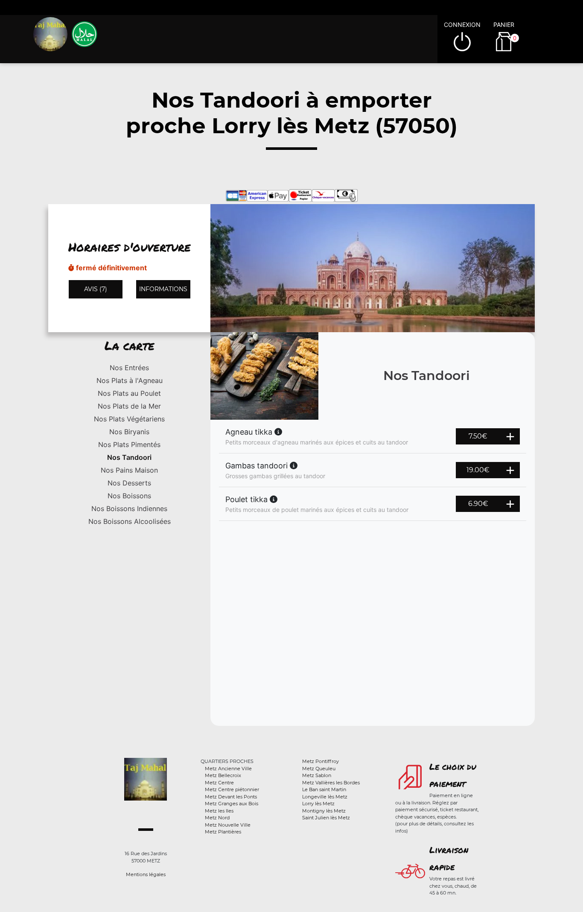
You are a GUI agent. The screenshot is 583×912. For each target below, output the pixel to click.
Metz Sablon (316, 775)
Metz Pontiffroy (320, 761)
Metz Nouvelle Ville (228, 825)
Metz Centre (219, 783)
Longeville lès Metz (324, 797)
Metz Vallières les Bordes (331, 783)
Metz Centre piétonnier (232, 789)
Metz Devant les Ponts (231, 797)
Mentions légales (146, 874)
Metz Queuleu (318, 769)
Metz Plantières (223, 832)
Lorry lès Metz (318, 804)
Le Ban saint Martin (324, 789)
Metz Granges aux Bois (231, 804)
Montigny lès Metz (324, 811)
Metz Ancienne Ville (228, 769)
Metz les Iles (219, 811)
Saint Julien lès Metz (326, 818)
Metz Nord (217, 818)
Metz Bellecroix (223, 775)
